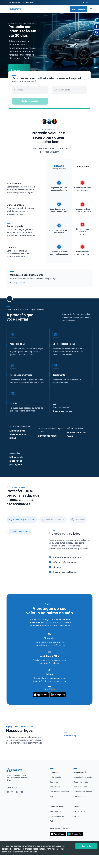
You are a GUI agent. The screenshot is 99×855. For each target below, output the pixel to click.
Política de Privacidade (26, 852)
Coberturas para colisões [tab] (24, 519)
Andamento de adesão (83, 792)
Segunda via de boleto (83, 777)
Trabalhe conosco (57, 816)
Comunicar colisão (81, 782)
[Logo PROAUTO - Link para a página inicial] (15, 9)
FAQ (51, 821)
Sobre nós (54, 782)
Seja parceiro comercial (59, 792)
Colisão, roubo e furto (20, 531)
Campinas (77, 816)
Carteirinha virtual (80, 796)
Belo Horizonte (79, 811)
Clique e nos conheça (62, 411)
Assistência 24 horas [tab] (55, 519)
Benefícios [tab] (80, 519)
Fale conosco (55, 811)
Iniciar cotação (78, 9)
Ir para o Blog (70, 735)
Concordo (86, 846)
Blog (51, 796)
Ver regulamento (17, 283)
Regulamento (55, 787)
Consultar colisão (80, 787)
